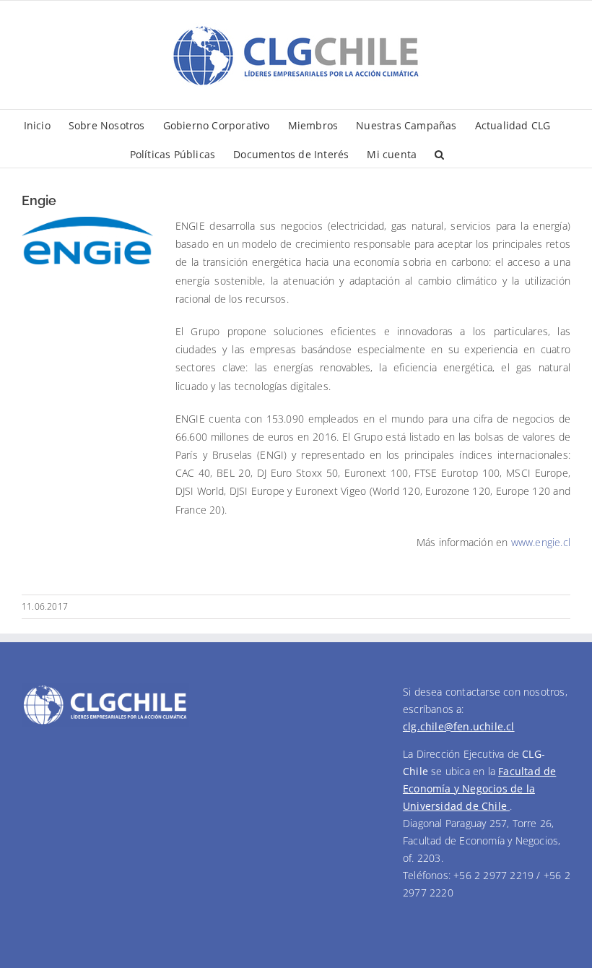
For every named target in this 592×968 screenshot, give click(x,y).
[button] (439, 153)
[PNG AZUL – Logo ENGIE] (87, 221)
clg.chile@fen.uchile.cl (459, 726)
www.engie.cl (540, 542)
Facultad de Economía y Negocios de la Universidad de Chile (479, 788)
